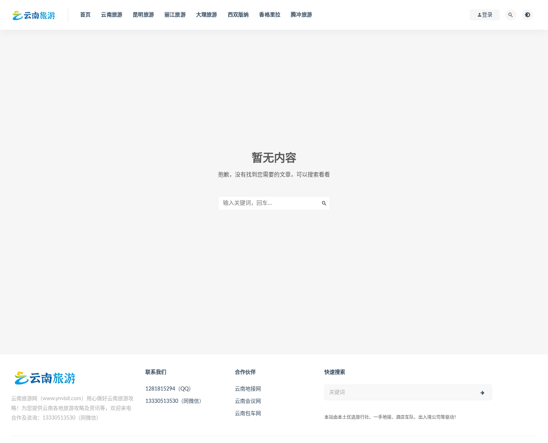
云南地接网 (248, 389)
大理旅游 (206, 14)
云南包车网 (248, 413)
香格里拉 (269, 14)
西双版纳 (238, 14)
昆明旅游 (143, 14)
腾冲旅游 (301, 14)
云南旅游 (111, 14)
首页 (85, 14)
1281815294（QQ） (169, 389)
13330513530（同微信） (174, 401)
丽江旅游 (175, 14)
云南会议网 (248, 401)
